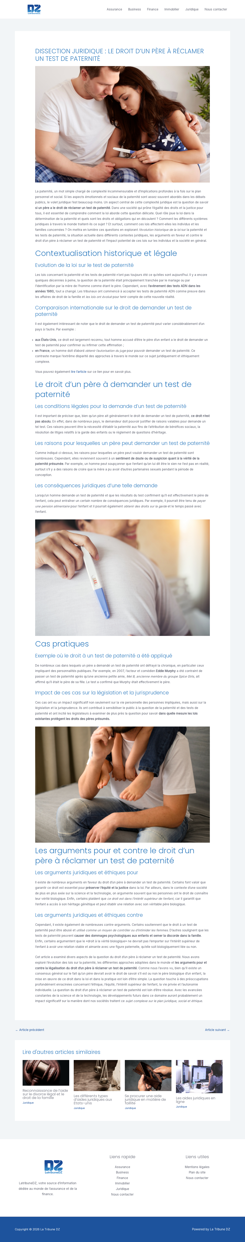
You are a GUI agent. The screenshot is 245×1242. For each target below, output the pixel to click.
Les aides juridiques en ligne (195, 1100)
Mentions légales (197, 1167)
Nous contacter (216, 9)
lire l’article (78, 371)
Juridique (192, 9)
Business (134, 9)
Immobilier (171, 9)
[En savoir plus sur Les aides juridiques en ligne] (199, 1076)
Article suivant (217, 1030)
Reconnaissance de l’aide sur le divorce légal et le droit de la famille (45, 1094)
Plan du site (197, 1172)
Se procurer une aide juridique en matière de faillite (145, 1099)
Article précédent (29, 1030)
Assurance (114, 9)
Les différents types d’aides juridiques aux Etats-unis (93, 1099)
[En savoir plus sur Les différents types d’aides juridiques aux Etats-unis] (97, 1075)
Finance (152, 9)
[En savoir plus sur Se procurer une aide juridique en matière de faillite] (148, 1075)
